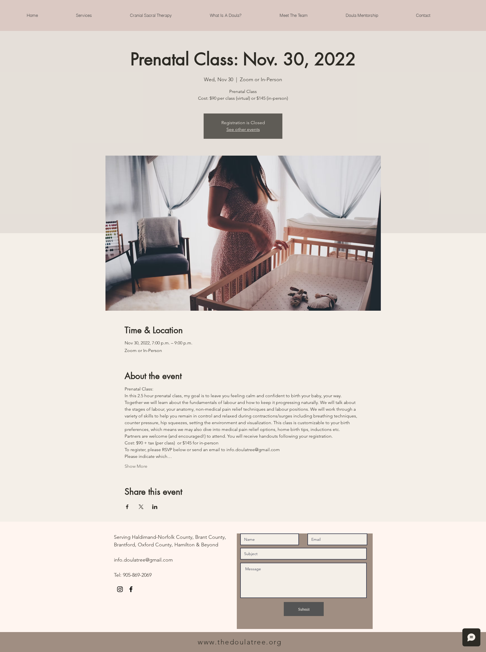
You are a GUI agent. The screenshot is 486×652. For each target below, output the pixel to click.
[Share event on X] (141, 507)
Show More (136, 466)
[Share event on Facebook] (127, 507)
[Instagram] (120, 589)
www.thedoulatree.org (240, 642)
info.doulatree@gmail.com (143, 560)
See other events (243, 129)
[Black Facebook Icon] (131, 589)
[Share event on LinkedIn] (155, 507)
